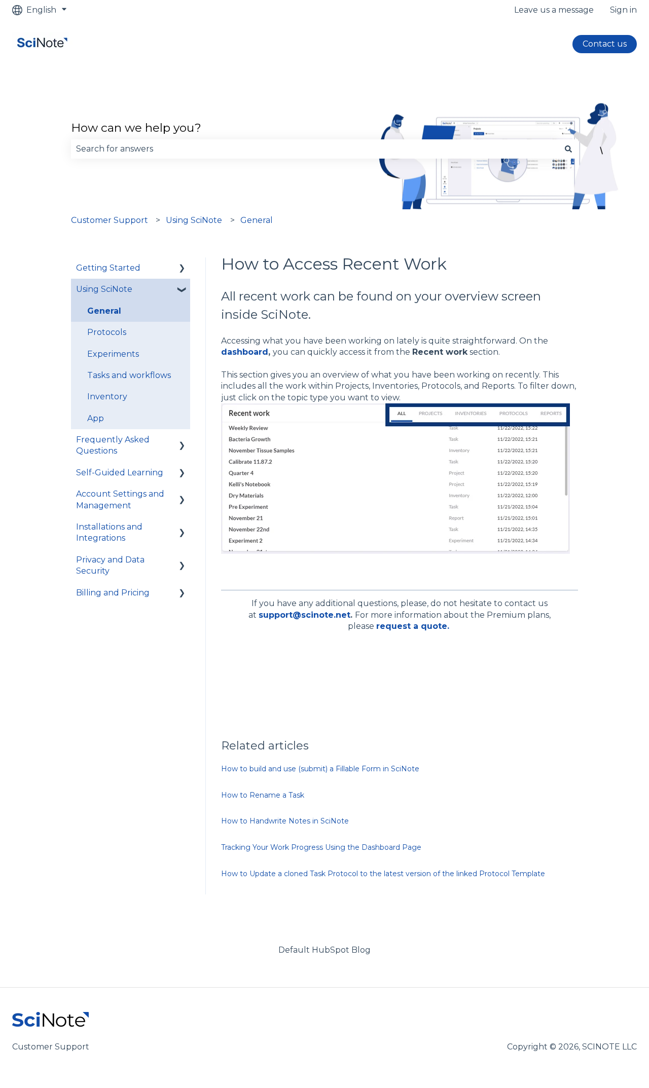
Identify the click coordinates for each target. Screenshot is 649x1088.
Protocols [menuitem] (106, 332)
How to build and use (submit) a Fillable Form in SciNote (320, 768)
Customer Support (109, 220)
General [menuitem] (104, 311)
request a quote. (412, 626)
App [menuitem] (95, 418)
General (256, 220)
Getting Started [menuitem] (108, 268)
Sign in (623, 10)
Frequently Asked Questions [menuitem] (113, 445)
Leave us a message (554, 10)
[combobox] (315, 149)
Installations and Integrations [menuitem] (109, 532)
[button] (182, 268)
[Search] (568, 149)
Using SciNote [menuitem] (104, 289)
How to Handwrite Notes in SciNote (285, 821)
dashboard (244, 352)
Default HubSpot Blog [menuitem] (324, 950)
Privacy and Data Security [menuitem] (110, 565)
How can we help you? (136, 128)
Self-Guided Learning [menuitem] (119, 472)
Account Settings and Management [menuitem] (120, 499)
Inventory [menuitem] (107, 396)
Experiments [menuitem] (113, 354)
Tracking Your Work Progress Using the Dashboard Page (321, 847)
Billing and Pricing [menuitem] (113, 592)
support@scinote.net (304, 615)
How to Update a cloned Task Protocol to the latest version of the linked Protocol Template (383, 873)
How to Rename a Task (262, 795)
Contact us (605, 44)
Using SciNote (194, 220)
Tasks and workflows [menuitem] (129, 375)
